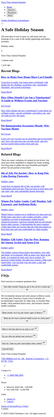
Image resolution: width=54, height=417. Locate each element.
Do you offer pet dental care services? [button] (17, 336)
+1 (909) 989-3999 (15, 375)
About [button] (10, 16)
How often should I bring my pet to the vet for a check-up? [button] (27, 287)
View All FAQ (7, 349)
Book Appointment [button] (20, 20)
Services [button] (11, 10)
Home (9, 7)
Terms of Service (8, 406)
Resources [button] (12, 13)
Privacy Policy (22, 406)
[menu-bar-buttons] (2, 23)
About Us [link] (11, 399)
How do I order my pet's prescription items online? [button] (22, 343)
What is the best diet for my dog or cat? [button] (18, 329)
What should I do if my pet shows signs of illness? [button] (22, 313)
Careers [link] (10, 401)
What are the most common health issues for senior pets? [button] (27, 318)
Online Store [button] (6, 20)
